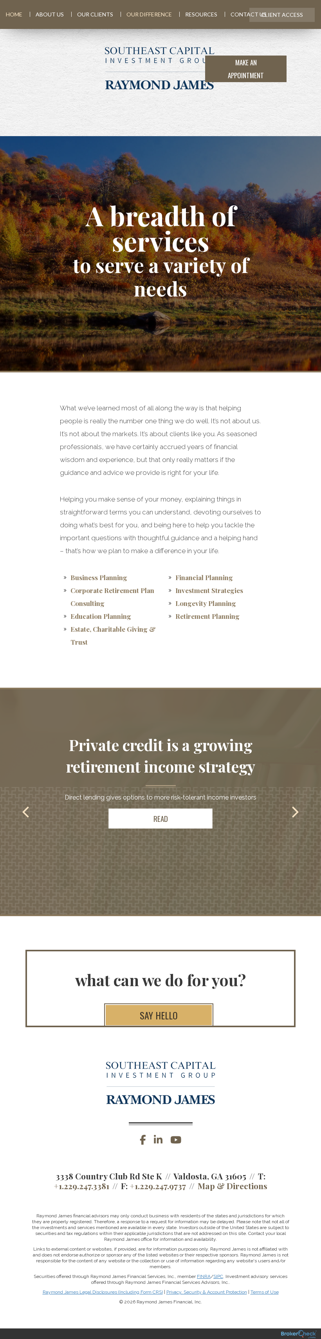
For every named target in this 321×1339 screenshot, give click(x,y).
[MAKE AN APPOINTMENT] (300, 68)
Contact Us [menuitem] (249, 14)
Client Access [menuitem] (282, 14)
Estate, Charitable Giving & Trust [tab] (113, 635)
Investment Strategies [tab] (209, 590)
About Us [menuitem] (50, 14)
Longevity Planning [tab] (205, 603)
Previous (25, 811)
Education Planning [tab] (100, 616)
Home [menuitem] (14, 14)
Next (295, 811)
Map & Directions (232, 1185)
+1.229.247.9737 (158, 1185)
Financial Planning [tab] (204, 577)
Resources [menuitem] (201, 14)
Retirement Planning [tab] (207, 616)
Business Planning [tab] (98, 577)
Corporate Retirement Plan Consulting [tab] (112, 596)
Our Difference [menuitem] (149, 14)
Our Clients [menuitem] (95, 14)
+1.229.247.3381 (81, 1185)
